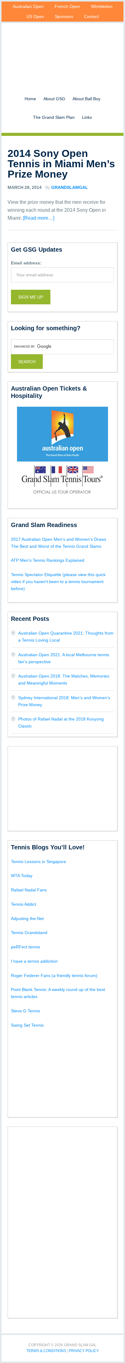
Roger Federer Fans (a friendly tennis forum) (54, 975)
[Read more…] (38, 218)
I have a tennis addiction (34, 961)
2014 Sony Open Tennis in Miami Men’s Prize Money (61, 163)
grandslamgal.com (62, 51)
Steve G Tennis (25, 1010)
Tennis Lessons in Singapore (38, 861)
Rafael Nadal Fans (29, 889)
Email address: (26, 262)
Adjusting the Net (27, 918)
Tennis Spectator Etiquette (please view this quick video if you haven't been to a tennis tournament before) (58, 581)
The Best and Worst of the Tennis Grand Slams (56, 546)
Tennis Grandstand (29, 932)
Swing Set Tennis (27, 1025)
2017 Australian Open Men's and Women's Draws (58, 539)
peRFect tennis (25, 946)
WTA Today (21, 875)
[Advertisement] (62, 787)
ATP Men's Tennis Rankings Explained (47, 560)
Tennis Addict (23, 904)
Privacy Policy (84, 1351)
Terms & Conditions (46, 1351)
